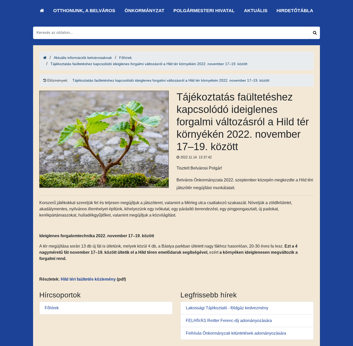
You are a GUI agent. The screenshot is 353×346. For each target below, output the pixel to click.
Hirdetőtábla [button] (295, 10)
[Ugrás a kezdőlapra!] (42, 10)
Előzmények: (57, 80)
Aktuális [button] (255, 10)
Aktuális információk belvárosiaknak (83, 58)
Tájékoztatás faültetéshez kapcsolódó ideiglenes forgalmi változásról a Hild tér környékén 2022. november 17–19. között (148, 64)
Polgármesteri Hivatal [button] (204, 10)
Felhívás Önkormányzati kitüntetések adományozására (236, 333)
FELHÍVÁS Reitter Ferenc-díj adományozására (229, 320)
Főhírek (125, 58)
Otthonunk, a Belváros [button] (84, 10)
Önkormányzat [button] (144, 10)
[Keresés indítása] (315, 33)
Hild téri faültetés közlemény (88, 279)
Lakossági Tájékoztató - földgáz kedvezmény (227, 308)
